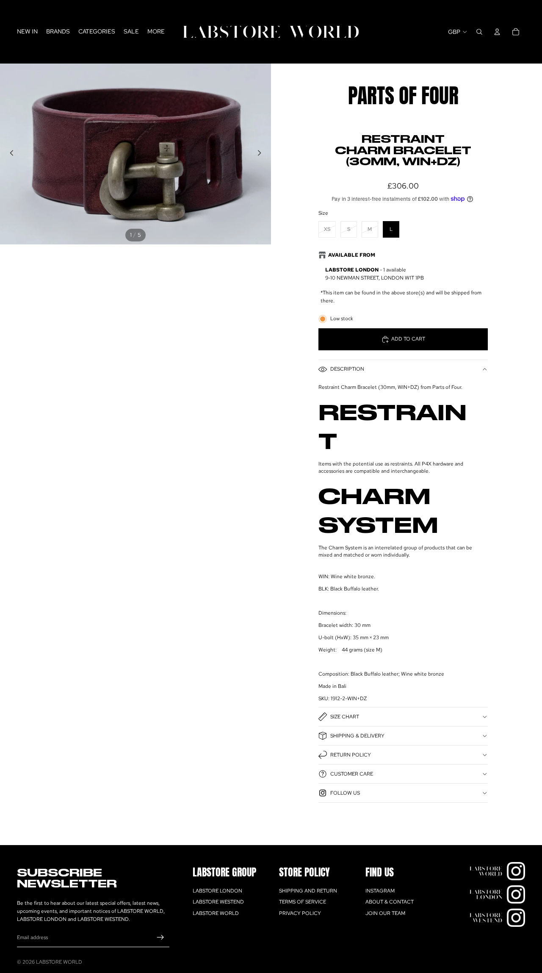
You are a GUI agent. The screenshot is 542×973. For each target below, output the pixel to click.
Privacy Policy (300, 913)
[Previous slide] (9, 154)
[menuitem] (156, 31)
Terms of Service (302, 901)
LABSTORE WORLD (216, 913)
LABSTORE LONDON (217, 890)
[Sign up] (160, 937)
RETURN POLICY (350, 754)
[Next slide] (261, 154)
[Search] (479, 31)
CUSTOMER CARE (351, 774)
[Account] (497, 31)
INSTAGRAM (380, 890)
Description (347, 369)
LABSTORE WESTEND (218, 901)
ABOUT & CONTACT (389, 901)
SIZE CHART (344, 716)
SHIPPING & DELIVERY (357, 735)
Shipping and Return (308, 890)
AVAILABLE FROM (351, 255)
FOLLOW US (345, 793)
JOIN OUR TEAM (385, 913)
